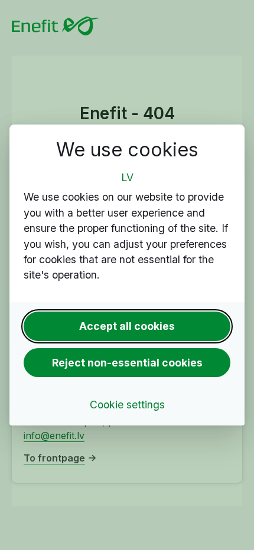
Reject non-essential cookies (127, 362)
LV (127, 177)
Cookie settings (127, 404)
